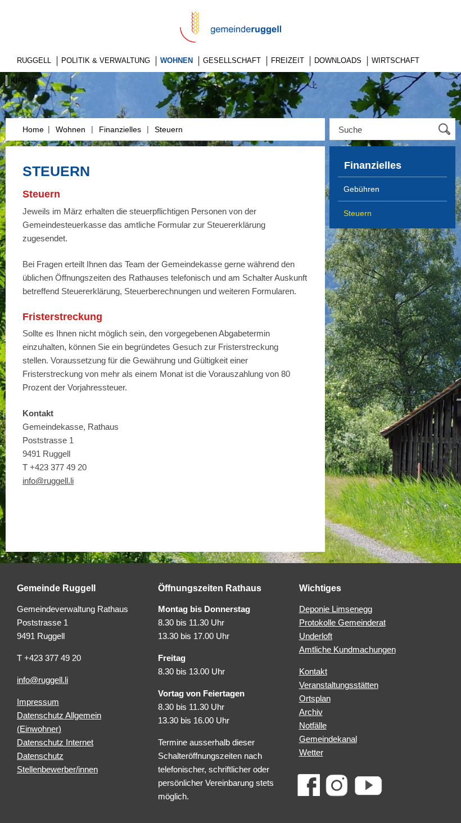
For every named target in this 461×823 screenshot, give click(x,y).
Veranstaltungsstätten (338, 685)
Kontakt (313, 671)
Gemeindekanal (328, 739)
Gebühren (361, 189)
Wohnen (176, 61)
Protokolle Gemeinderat (342, 622)
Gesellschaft (232, 61)
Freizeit (287, 61)
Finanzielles (120, 129)
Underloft (315, 636)
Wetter (311, 752)
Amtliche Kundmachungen (347, 649)
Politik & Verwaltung (105, 61)
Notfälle (313, 725)
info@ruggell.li (48, 480)
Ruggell (34, 61)
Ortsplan (315, 698)
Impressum (38, 702)
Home (33, 129)
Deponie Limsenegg (335, 609)
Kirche (24, 81)
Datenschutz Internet (55, 742)
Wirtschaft (395, 61)
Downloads (337, 61)
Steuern (169, 129)
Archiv (311, 712)
